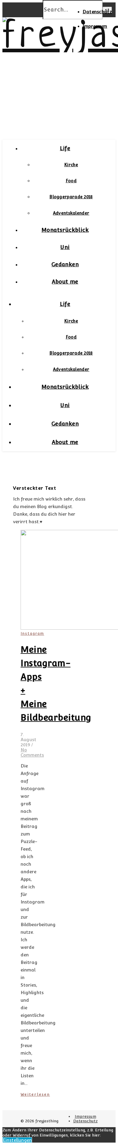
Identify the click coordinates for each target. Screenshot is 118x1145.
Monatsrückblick (65, 230)
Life (65, 148)
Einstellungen (17, 1140)
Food (71, 180)
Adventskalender (71, 213)
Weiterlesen (35, 1094)
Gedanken (65, 264)
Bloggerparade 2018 (71, 196)
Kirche (71, 164)
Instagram (32, 633)
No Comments (32, 752)
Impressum (95, 26)
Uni (65, 247)
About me (65, 281)
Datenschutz (97, 11)
